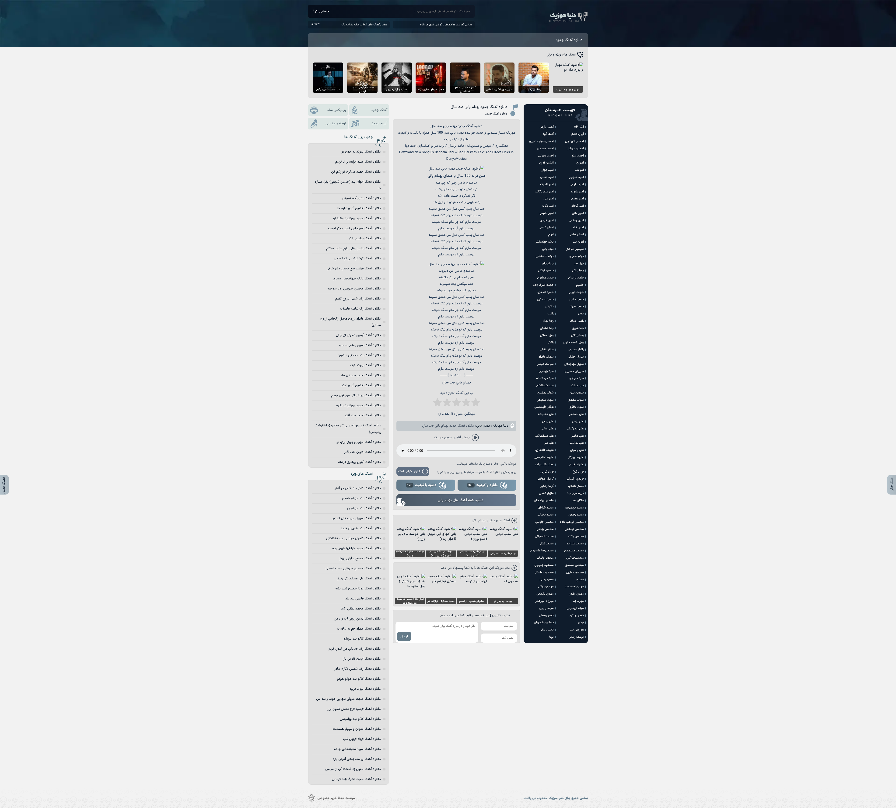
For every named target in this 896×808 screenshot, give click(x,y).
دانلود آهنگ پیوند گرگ (365, 365)
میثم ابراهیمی (575, 608)
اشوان (580, 162)
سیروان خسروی (574, 371)
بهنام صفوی (576, 256)
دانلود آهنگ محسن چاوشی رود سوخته (354, 288)
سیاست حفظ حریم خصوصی (336, 798)
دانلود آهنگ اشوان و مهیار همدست (356, 729)
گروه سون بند (575, 493)
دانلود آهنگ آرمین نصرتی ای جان (358, 335)
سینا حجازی (576, 378)
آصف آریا (548, 134)
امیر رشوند (577, 191)
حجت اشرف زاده (543, 285)
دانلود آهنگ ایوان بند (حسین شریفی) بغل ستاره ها (348, 185)
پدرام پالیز (548, 263)
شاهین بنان (577, 392)
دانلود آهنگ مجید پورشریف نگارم (358, 405)
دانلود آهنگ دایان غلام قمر (362, 452)
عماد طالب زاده (544, 464)
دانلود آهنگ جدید (569, 40)
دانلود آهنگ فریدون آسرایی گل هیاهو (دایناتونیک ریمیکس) (348, 429)
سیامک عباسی (545, 364)
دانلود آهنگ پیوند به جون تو (361, 151)
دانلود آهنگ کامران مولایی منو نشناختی (353, 538)
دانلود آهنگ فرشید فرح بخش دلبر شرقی (354, 268)
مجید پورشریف (574, 507)
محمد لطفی (546, 543)
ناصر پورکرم (577, 615)
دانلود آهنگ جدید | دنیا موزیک (567, 17)
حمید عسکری (545, 299)
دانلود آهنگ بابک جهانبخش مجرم (357, 278)
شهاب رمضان (545, 392)
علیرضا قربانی (575, 464)
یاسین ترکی (547, 629)
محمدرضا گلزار (575, 558)
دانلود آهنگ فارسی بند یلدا (363, 598)
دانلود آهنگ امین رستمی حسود (359, 345)
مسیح (580, 579)
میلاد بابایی (546, 608)
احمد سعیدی (545, 148)
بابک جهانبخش (544, 242)
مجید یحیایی (545, 514)
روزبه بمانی (547, 335)
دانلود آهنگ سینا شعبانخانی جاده (357, 749)
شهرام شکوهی (545, 400)
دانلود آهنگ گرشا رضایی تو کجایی (357, 258)
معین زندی (546, 579)
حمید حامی (576, 299)
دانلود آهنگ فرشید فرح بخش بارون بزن (354, 709)
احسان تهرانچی (574, 141)
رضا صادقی (547, 328)
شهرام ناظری (576, 407)
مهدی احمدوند (574, 586)
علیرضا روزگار (576, 457)
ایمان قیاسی (576, 234)
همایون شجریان (544, 622)
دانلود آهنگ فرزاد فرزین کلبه (362, 739)
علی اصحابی (576, 414)
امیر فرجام (577, 206)
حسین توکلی (546, 270)
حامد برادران (576, 277)
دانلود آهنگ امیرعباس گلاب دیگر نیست (354, 228)
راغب (550, 313)
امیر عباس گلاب (544, 191)
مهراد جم (578, 601)
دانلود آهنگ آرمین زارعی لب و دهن (357, 618)
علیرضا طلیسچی (544, 457)
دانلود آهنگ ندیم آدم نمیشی (361, 198)
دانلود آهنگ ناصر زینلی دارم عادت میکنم (353, 248)
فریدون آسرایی (575, 479)
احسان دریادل (575, 148)
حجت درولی (576, 292)
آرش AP (579, 127)
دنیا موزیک (500, 425)
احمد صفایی (546, 155)
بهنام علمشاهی (545, 256)
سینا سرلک (577, 385)
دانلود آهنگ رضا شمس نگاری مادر (357, 668)
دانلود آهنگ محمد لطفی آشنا (361, 608)
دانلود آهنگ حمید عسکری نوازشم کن (356, 171)
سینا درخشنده (545, 378)
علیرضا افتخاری (544, 450)
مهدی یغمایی (545, 594)
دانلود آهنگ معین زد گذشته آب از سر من (353, 769)
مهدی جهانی (546, 586)
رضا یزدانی (577, 335)
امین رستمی (576, 220)
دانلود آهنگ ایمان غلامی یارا (362, 658)
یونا (551, 637)
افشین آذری (546, 162)
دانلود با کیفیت (483, 485)
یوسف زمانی (576, 637)
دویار (581, 313)
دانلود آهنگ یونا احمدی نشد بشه (358, 588)
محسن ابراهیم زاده (572, 522)
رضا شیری (578, 328)
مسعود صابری (575, 572)
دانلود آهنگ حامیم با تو (365, 238)
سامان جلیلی (576, 357)
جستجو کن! (321, 11)
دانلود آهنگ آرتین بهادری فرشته (359, 462)
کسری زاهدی (576, 486)
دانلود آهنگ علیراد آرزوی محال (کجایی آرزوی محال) (350, 322)
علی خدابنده (546, 414)
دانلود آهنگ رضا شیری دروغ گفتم (358, 298)
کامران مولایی (545, 479)
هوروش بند (577, 629)
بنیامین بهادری (575, 249)
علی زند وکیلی (575, 428)
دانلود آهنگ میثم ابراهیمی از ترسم (358, 161)
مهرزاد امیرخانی (544, 601)
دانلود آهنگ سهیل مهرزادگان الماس (356, 518)
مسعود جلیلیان (544, 565)
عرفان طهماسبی (544, 407)
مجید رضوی (576, 514)
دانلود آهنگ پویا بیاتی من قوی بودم (356, 395)
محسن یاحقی (545, 529)
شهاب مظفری (576, 400)
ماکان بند (578, 500)
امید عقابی (547, 177)
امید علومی (577, 184)
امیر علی (548, 198)
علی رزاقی (578, 421)
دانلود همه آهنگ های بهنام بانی (460, 500)
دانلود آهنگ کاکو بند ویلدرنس (360, 719)
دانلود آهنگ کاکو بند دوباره (362, 638)
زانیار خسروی (576, 349)
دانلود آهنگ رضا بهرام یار (364, 508)
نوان (581, 622)
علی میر (549, 443)
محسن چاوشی (544, 522)
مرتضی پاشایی (545, 558)
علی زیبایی (547, 428)
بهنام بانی (483, 425)
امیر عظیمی (577, 198)
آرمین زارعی (547, 127)
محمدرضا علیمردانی (541, 550)
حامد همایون (545, 277)
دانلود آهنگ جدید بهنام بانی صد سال (479, 107)
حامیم (580, 285)
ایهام (551, 234)
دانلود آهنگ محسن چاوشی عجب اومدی (353, 568)
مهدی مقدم (576, 594)
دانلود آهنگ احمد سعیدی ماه (360, 375)
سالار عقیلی (547, 349)
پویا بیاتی (578, 270)
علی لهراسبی (576, 443)
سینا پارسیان (546, 371)
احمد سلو (578, 155)
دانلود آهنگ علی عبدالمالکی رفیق (359, 578)
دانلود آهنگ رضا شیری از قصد (360, 528)
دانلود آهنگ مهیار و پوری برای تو (358, 442)
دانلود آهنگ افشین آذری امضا (361, 385)
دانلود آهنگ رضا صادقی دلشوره (359, 355)
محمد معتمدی (574, 550)
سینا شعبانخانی (544, 385)
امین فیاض (547, 220)
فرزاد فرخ (578, 472)
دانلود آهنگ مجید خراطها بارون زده (356, 548)
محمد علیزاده (575, 543)
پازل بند (579, 263)
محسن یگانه (576, 536)
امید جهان (547, 170)
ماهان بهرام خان (544, 500)
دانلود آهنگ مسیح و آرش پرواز (360, 558)
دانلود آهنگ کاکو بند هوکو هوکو (359, 678)
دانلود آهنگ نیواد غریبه (365, 688)
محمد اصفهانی (544, 536)
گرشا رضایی (547, 486)
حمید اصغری (545, 292)
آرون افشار (577, 134)
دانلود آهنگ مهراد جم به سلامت (359, 628)
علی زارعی (548, 421)
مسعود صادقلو (544, 572)
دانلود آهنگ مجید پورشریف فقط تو (357, 218)
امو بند (579, 170)
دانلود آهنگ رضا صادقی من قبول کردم (354, 648)
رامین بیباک (577, 321)
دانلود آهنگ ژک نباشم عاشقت (360, 308)
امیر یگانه (548, 206)
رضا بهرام (548, 321)
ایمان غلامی (546, 227)
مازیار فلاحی (546, 493)
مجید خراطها (546, 507)
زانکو (551, 342)
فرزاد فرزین (547, 472)
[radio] (475, 403)
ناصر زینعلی (546, 615)
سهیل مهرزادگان (574, 364)
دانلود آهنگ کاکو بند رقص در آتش (357, 488)
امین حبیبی (546, 213)
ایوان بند (578, 242)
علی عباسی (577, 436)
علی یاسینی (577, 450)
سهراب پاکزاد (546, 357)
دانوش (549, 306)
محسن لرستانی (574, 529)
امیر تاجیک (547, 184)
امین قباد (578, 227)
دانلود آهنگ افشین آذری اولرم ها (359, 208)
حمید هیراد (577, 306)
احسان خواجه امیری (541, 141)
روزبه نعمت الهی (573, 342)
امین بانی (578, 213)
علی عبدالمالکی (544, 436)
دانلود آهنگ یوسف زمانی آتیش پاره (357, 759)
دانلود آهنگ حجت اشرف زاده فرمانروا (356, 779)
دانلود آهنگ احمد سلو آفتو (363, 415)
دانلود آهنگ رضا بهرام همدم (361, 498)
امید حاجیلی (576, 177)
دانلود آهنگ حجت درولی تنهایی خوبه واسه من (348, 699)
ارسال (404, 636)
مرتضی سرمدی (574, 565)
